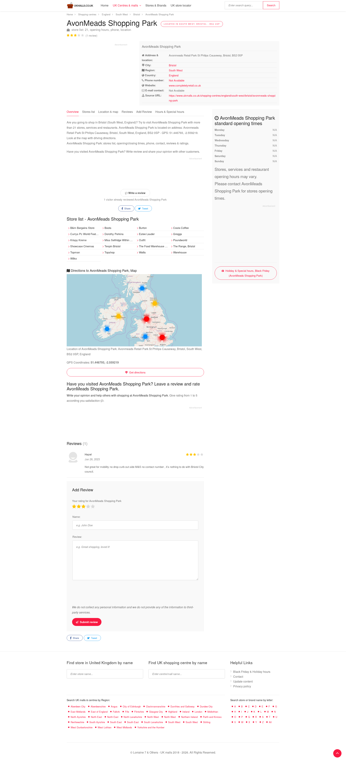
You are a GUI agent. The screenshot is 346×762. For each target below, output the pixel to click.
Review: (77, 537)
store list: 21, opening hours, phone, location (101, 29)
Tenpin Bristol (112, 246)
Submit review (88, 622)
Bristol (172, 65)
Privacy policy (242, 686)
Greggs (177, 234)
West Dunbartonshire (81, 727)
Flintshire (139, 711)
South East (116, 722)
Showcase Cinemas (82, 246)
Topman (75, 252)
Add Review (144, 112)
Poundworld (180, 240)
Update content (243, 681)
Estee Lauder (147, 234)
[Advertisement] (97, 71)
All (270, 722)
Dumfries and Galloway (182, 706)
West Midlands (124, 727)
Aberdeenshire (98, 706)
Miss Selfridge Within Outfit (120, 240)
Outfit (142, 240)
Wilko (73, 258)
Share (127, 208)
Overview (73, 112)
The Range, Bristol (184, 246)
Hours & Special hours (169, 112)
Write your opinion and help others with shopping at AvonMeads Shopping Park (117, 395)
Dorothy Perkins (114, 234)
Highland (172, 711)
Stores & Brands (155, 5)
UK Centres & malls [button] (125, 5)
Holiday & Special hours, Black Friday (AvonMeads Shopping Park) (247, 273)
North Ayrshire (78, 717)
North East (96, 717)
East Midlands (78, 711)
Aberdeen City (78, 706)
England (173, 75)
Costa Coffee (181, 228)
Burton (143, 228)
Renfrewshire (77, 722)
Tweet (144, 208)
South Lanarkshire (153, 722)
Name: (76, 517)
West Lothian (104, 727)
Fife (127, 711)
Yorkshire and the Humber (150, 727)
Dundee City (206, 706)
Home (104, 5)
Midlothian (212, 711)
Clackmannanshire (155, 706)
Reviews (127, 112)
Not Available (176, 80)
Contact (238, 676)
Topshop (110, 252)
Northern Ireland (189, 717)
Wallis (142, 252)
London (198, 711)
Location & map (108, 112)
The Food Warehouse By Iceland (154, 246)
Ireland (185, 711)
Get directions (137, 372)
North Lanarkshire (133, 717)
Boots (108, 228)
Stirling (206, 722)
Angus (114, 706)
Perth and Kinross (212, 717)
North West (153, 717)
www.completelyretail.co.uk (185, 85)
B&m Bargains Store (82, 228)
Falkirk (116, 711)
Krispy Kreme (78, 240)
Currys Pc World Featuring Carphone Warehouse (85, 234)
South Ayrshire (97, 722)
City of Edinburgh (132, 706)
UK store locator (181, 5)
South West (176, 70)
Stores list (88, 112)
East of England (99, 711)
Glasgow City (156, 711)
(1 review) (91, 35)
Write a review (136, 193)
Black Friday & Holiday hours (251, 672)
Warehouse (180, 252)
